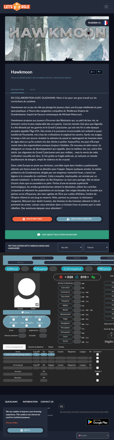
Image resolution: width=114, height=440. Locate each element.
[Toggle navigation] (106, 7)
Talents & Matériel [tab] (35, 347)
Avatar (20, 308)
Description (17, 89)
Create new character (81, 219)
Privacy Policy (12, 423)
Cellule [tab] (61, 347)
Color (27, 312)
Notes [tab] (50, 347)
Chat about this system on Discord (59, 235)
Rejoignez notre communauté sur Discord (84, 412)
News (33, 89)
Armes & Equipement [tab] (14, 347)
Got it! (27, 430)
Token (33, 308)
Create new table (34, 219)
